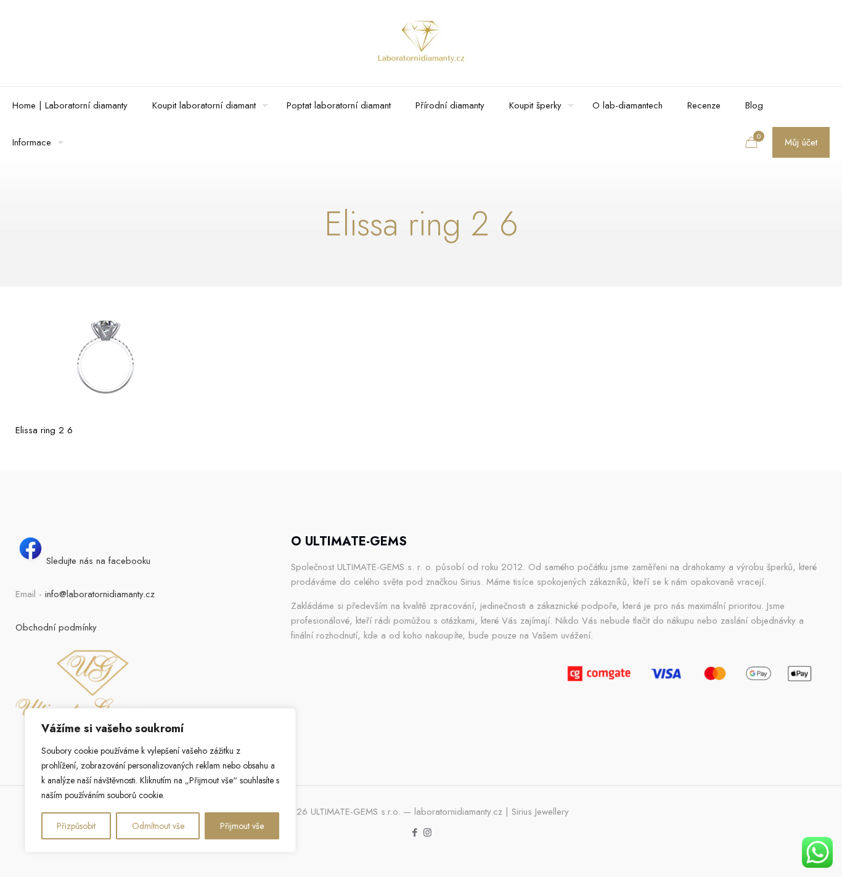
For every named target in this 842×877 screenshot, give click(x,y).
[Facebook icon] (414, 832)
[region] (160, 780)
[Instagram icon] (427, 832)
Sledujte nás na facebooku (98, 561)
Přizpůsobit (76, 826)
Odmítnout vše (158, 826)
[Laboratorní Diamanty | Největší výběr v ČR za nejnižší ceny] (421, 43)
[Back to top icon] (783, 852)
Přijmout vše (242, 826)
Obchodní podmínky (56, 627)
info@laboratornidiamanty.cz (100, 594)
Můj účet (801, 142)
